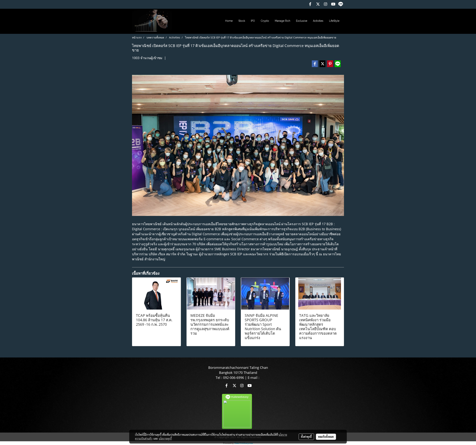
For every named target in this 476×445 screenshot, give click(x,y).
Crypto (265, 20)
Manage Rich (282, 20)
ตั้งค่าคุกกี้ (306, 436)
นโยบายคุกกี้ (165, 438)
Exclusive (301, 20)
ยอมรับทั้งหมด (326, 436)
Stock (241, 20)
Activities (318, 20)
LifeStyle (334, 20)
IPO (253, 20)
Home (229, 20)
